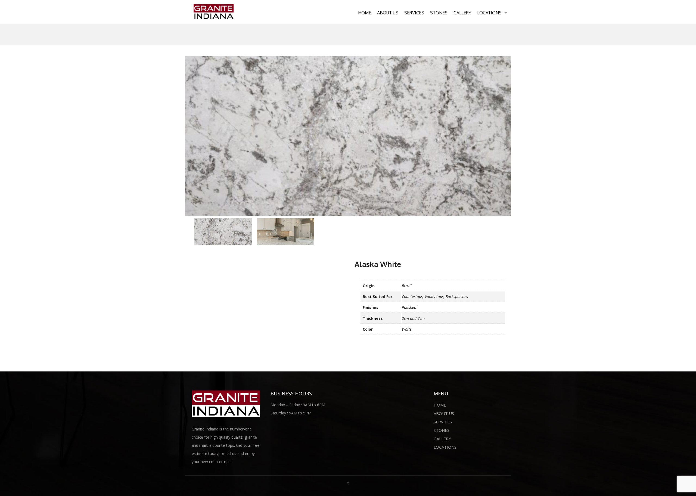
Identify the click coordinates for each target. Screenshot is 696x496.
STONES (439, 13)
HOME (364, 13)
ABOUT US (387, 13)
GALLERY (462, 13)
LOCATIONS (489, 13)
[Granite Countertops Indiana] (213, 11)
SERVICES (414, 13)
